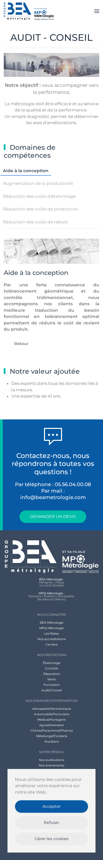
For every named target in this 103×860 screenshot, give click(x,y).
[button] (96, 11)
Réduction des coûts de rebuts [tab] (35, 221)
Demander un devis (53, 516)
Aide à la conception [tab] (25, 170)
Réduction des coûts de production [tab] (40, 208)
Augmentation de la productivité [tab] (38, 183)
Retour (21, 343)
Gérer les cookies (51, 838)
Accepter (51, 806)
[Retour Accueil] (29, 11)
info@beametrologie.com (53, 497)
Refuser (51, 822)
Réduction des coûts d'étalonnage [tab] (39, 196)
